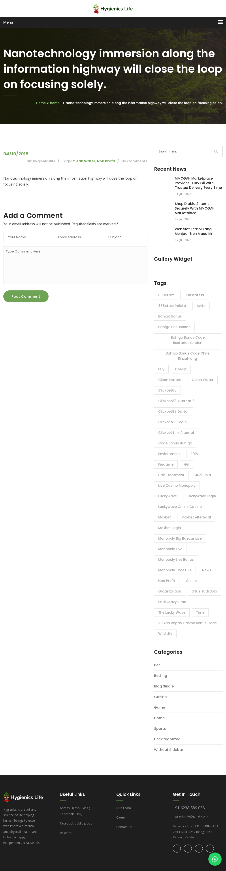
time (200, 612)
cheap (180, 369)
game (159, 707)
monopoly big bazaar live (180, 538)
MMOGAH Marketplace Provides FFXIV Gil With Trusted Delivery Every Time (198, 183)
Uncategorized (167, 739)
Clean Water (84, 161)
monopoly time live (175, 570)
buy (161, 369)
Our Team (123, 808)
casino (160, 696)
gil (186, 464)
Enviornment (169, 453)
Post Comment (25, 296)
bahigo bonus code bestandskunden (188, 340)
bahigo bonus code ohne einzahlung (187, 356)
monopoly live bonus (176, 559)
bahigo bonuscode (174, 327)
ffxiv (194, 453)
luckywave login (201, 496)
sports (160, 728)
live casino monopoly (177, 485)
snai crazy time (172, 602)
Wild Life (165, 633)
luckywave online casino (180, 506)
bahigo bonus (170, 316)
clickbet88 (167, 390)
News (206, 570)
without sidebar (168, 749)
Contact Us (124, 827)
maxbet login (169, 528)
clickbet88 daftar (173, 411)
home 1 (55, 103)
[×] (215, 859)
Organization (169, 591)
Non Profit (106, 161)
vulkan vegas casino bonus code (187, 623)
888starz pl (194, 295)
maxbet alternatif (196, 517)
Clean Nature (169, 379)
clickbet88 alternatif (176, 401)
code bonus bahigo (175, 443)
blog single (164, 686)
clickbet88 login (172, 422)
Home (41, 103)
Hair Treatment (171, 475)
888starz (166, 295)
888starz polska (172, 305)
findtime (165, 464)
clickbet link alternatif (177, 432)
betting (160, 675)
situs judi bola (204, 591)
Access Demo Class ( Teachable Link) (75, 811)
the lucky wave (171, 612)
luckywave (167, 496)
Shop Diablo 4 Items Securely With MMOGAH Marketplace (195, 208)
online (191, 580)
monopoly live (170, 549)
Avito (201, 305)
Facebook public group (76, 823)
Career (121, 817)
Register (66, 833)
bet (157, 665)
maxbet (164, 517)
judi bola (203, 475)
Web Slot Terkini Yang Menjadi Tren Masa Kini (194, 231)
